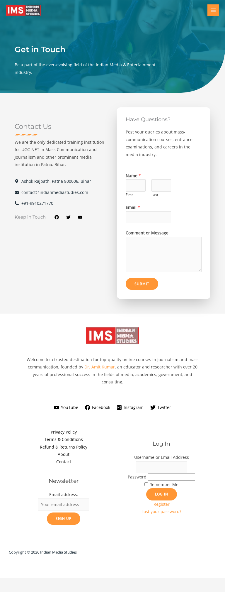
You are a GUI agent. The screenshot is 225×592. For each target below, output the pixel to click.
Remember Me (163, 484)
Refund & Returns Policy (63, 447)
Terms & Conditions (63, 439)
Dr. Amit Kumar (99, 367)
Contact (63, 461)
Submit (141, 283)
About (63, 454)
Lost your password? (161, 511)
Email (133, 207)
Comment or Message (147, 233)
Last (154, 194)
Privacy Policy (64, 432)
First (129, 194)
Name (133, 175)
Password (137, 477)
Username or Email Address (161, 457)
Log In (161, 494)
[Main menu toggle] (213, 10)
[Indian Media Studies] (23, 10)
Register (162, 504)
